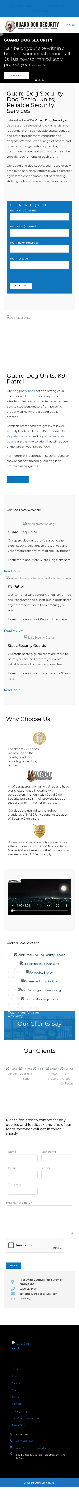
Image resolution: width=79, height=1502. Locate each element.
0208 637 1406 (20, 6)
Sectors (16, 1383)
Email (12, 1168)
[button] (36, 80)
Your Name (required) (23, 210)
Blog (14, 1390)
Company (14, 1184)
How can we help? (19, 1202)
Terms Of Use (19, 1425)
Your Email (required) (23, 226)
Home (15, 1369)
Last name (48, 1152)
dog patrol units (24, 391)
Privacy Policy (20, 1411)
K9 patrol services (19, 436)
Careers (16, 1397)
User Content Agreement (26, 1418)
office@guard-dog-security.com (34, 1448)
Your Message (19, 258)
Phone (46, 1168)
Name (12, 1152)
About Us (17, 1376)
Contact (16, 1403)
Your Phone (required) (24, 242)
